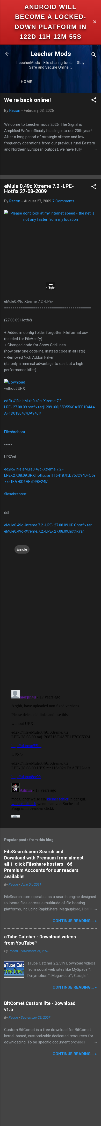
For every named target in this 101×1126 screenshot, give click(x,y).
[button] (94, 101)
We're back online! (27, 100)
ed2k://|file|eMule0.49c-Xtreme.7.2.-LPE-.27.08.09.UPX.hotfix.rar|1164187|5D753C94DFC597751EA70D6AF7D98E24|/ (50, 475)
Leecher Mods (50, 53)
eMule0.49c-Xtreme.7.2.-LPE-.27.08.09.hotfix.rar (44, 531)
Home (26, 81)
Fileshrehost (14, 432)
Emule (22, 549)
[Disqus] (50, 619)
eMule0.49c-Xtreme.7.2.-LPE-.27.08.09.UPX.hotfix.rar (48, 525)
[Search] (94, 55)
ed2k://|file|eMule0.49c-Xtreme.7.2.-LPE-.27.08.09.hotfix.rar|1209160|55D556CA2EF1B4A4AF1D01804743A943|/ (49, 407)
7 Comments (63, 201)
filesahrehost (15, 494)
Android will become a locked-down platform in (50, 16)
